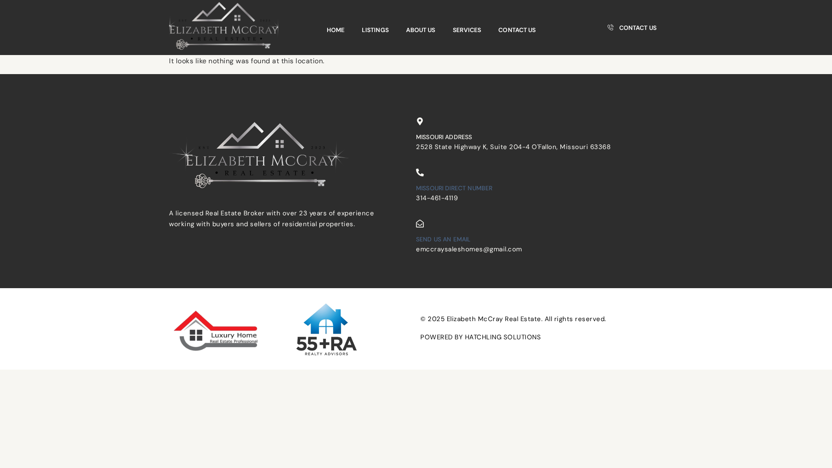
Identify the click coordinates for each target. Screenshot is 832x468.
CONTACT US (517, 30)
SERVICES (467, 30)
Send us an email (443, 239)
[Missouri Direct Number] (420, 172)
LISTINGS (375, 30)
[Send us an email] (420, 224)
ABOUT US (421, 30)
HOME (335, 30)
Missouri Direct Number (454, 188)
